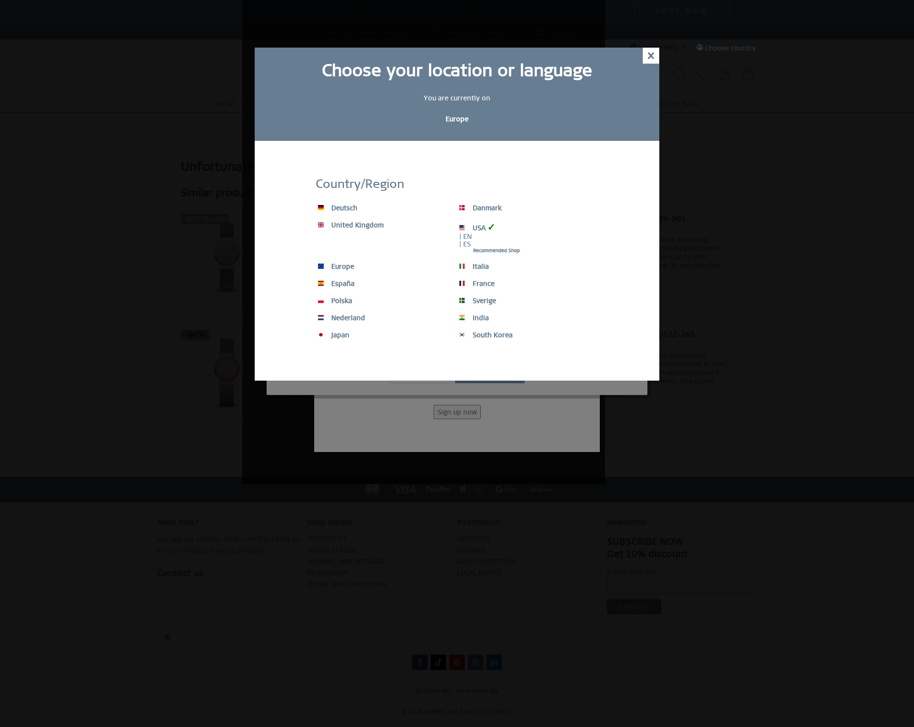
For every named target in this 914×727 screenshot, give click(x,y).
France (483, 283)
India (480, 318)
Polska (340, 301)
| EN (465, 236)
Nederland (347, 318)
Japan (339, 335)
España (342, 283)
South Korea (492, 335)
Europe (341, 266)
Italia (480, 266)
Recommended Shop (496, 250)
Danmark (486, 208)
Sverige (483, 301)
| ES (465, 244)
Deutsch (343, 208)
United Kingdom (356, 225)
